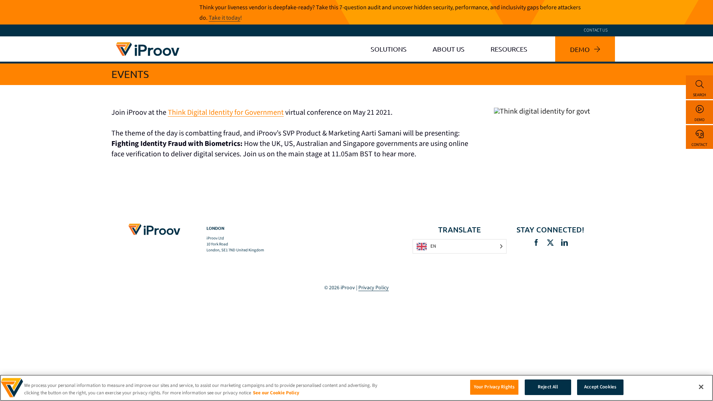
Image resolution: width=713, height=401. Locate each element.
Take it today (224, 18)
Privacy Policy (373, 287)
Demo (699, 120)
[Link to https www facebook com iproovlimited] (536, 242)
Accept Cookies (600, 387)
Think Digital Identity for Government (226, 112)
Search (699, 95)
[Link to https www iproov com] (147, 43)
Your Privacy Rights (494, 387)
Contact (699, 144)
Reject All (548, 387)
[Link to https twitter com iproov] (550, 242)
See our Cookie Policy (276, 392)
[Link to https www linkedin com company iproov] (564, 242)
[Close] (701, 387)
